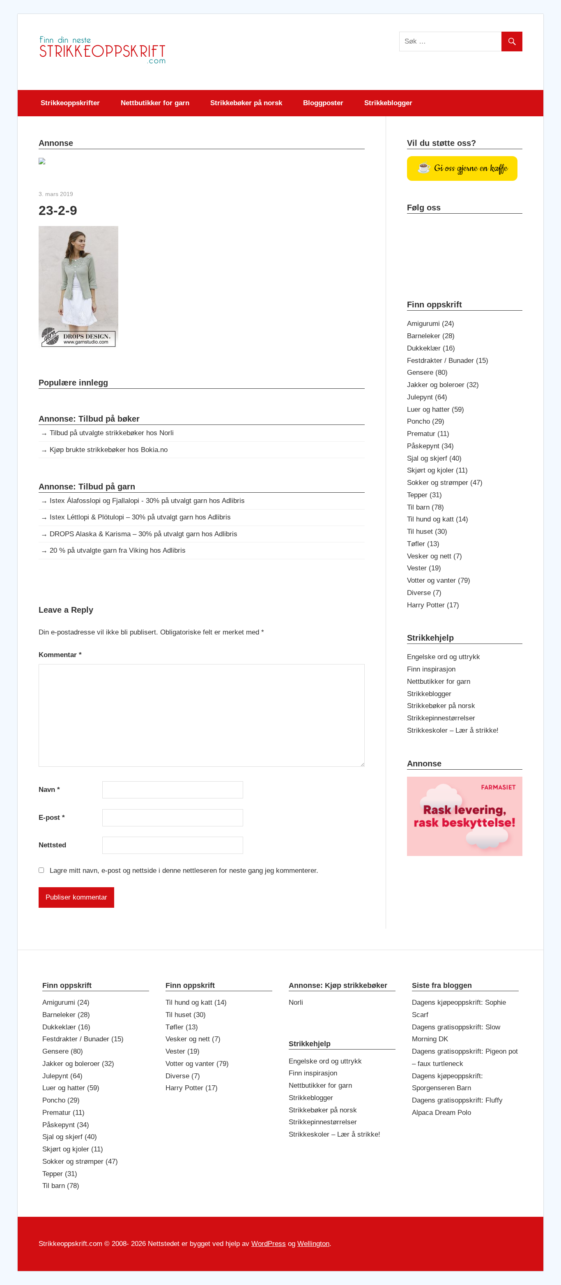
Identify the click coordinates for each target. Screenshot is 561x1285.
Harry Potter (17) (433, 605)
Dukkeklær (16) (431, 348)
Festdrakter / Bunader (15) (447, 361)
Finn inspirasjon (431, 669)
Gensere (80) (427, 372)
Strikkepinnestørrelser (441, 718)
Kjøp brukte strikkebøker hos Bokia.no (109, 450)
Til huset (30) (427, 531)
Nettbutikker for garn (155, 103)
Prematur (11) (428, 434)
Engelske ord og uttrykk (443, 657)
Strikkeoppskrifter (70, 103)
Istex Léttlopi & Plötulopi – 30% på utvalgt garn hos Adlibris (140, 517)
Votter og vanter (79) (438, 580)
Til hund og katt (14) (437, 519)
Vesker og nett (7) (434, 556)
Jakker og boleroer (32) (443, 385)
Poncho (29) (425, 421)
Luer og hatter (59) (435, 409)
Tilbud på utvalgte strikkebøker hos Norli (112, 433)
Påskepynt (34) (430, 446)
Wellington (313, 1244)
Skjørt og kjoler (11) (437, 470)
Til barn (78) (425, 507)
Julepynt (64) (427, 397)
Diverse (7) (424, 593)
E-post (52, 817)
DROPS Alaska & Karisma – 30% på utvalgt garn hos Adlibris (143, 534)
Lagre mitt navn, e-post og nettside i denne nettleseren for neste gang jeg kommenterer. (184, 870)
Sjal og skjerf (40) (434, 458)
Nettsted (52, 845)
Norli (296, 1002)
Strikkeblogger (388, 103)
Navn (49, 790)
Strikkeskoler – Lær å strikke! (453, 730)
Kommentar (60, 655)
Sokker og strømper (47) (445, 483)
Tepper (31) (424, 495)
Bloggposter (323, 103)
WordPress (268, 1244)
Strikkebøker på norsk (246, 103)
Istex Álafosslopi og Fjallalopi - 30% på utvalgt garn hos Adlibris (147, 501)
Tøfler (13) (423, 544)
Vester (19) (424, 568)
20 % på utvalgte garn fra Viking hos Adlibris (118, 550)
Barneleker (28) (431, 336)
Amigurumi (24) (430, 324)
